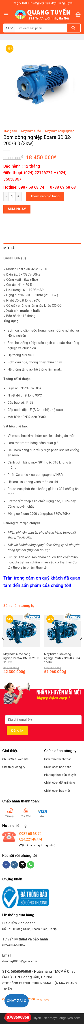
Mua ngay (17, 209)
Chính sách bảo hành (57, 767)
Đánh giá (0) (14, 258)
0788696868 (18, 1017)
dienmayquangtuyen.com (61, 1018)
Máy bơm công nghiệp (59, 131)
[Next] (81, 647)
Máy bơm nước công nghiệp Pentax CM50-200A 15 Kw (62, 658)
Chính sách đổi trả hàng (59, 782)
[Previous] (3, 647)
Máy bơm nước (31, 131)
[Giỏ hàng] (78, 14)
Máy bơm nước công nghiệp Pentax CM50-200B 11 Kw (21, 658)
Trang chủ (10, 131)
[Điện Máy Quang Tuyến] (42, 14)
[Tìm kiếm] (73, 28)
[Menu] (6, 14)
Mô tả (9, 248)
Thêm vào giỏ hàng (45, 196)
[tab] (42, 248)
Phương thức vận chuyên (60, 774)
